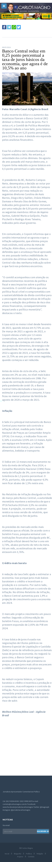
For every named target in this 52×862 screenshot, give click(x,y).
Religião (40, 853)
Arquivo (20, 856)
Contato (31, 856)
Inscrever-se (43, 831)
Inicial (7, 853)
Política (29, 853)
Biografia (17, 853)
